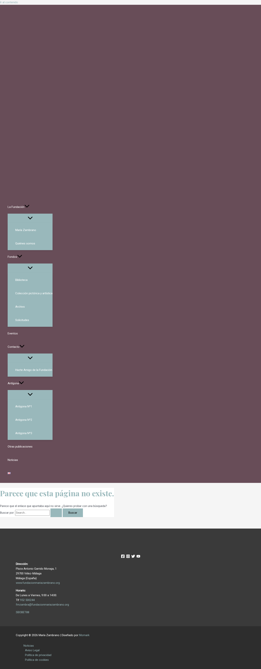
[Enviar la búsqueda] (56, 512)
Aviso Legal (32, 650)
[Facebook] (123, 557)
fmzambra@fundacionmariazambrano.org (42, 604)
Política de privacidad (38, 655)
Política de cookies (37, 660)
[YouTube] (138, 557)
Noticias (29, 645)
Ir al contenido (9, 2)
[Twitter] (133, 557)
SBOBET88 (22, 612)
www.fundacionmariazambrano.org (38, 583)
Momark (84, 635)
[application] (26, 207)
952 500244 (27, 600)
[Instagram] (128, 557)
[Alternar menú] (30, 218)
